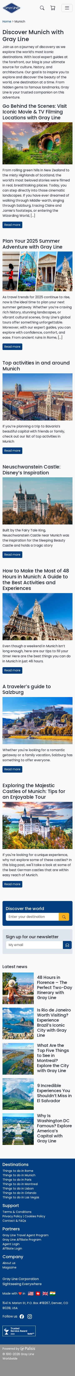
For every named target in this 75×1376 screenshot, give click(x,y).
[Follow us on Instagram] (30, 1316)
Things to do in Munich (18, 1175)
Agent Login (11, 1244)
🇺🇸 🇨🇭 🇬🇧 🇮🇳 (42, 1293)
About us (8, 1263)
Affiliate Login (12, 1248)
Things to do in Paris (16, 1180)
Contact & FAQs (14, 1221)
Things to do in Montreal (20, 1184)
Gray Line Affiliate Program (21, 1240)
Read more (12, 225)
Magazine (9, 1267)
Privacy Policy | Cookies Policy (23, 1216)
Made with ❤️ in (13, 1293)
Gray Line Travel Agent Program (25, 1235)
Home (6, 21)
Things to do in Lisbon (18, 1188)
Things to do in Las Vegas (20, 1197)
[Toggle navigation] (66, 8)
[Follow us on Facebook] (22, 1316)
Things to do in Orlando (19, 1193)
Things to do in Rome (17, 1171)
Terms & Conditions (16, 1212)
